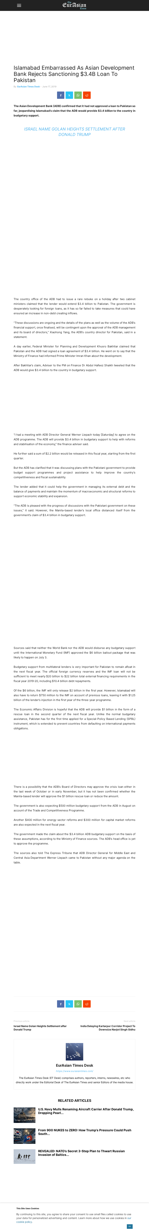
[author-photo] (74, 1060)
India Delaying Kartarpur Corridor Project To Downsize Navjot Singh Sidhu (107, 1027)
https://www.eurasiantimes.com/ (74, 1071)
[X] (69, 95)
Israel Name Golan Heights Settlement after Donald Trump (40, 1027)
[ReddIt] (87, 95)
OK (129, 1226)
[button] (19, 5)
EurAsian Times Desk (28, 86)
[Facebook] (60, 95)
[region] (74, 39)
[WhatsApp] (78, 95)
